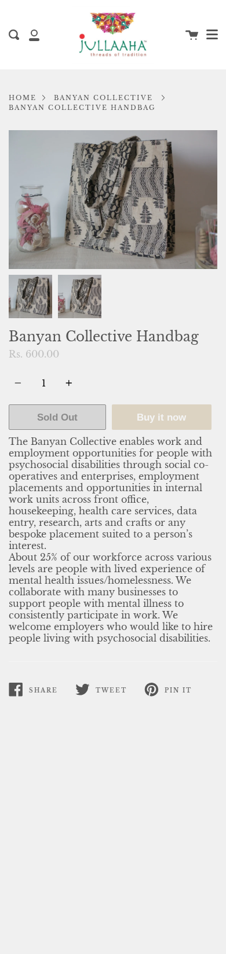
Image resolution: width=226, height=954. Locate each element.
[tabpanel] (113, 199)
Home (23, 98)
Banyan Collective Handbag (82, 108)
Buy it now (161, 417)
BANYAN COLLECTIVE (103, 98)
